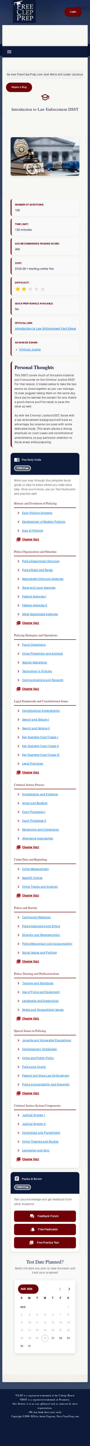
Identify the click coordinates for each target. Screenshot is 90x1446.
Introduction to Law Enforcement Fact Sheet (45, 328)
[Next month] (69, 1289)
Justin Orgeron (47, 1416)
